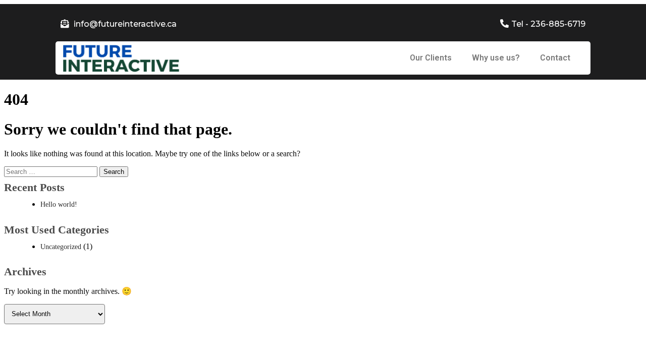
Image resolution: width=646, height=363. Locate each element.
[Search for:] (51, 171)
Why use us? (496, 58)
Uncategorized (60, 247)
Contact (555, 58)
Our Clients (431, 58)
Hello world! (58, 204)
